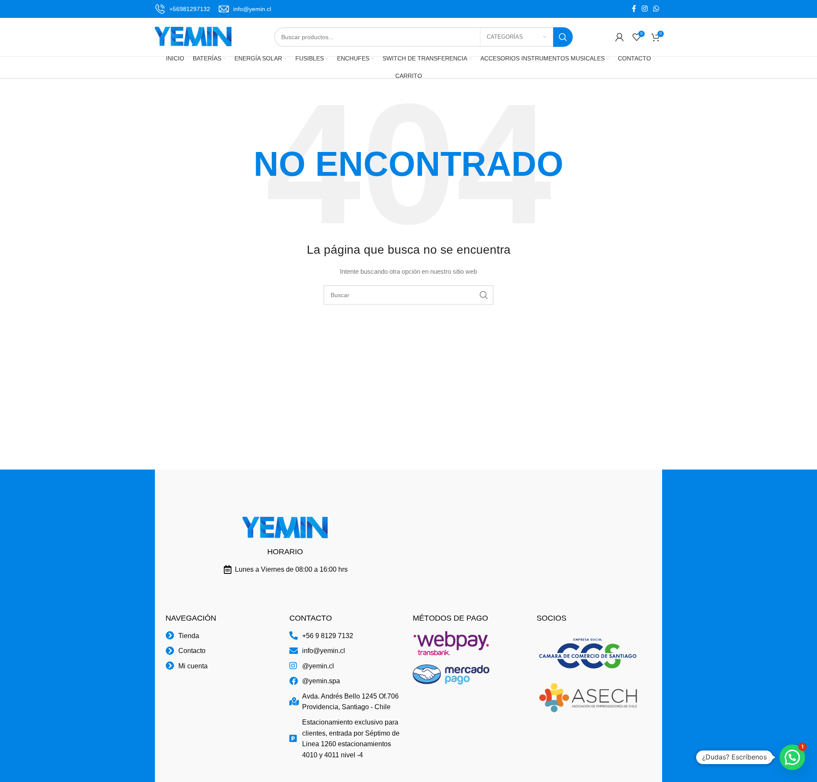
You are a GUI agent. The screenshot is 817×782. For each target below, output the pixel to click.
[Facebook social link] (634, 8)
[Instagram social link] (644, 8)
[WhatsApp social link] (656, 8)
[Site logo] (193, 36)
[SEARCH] (563, 37)
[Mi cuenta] (619, 37)
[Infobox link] (182, 9)
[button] (792, 757)
